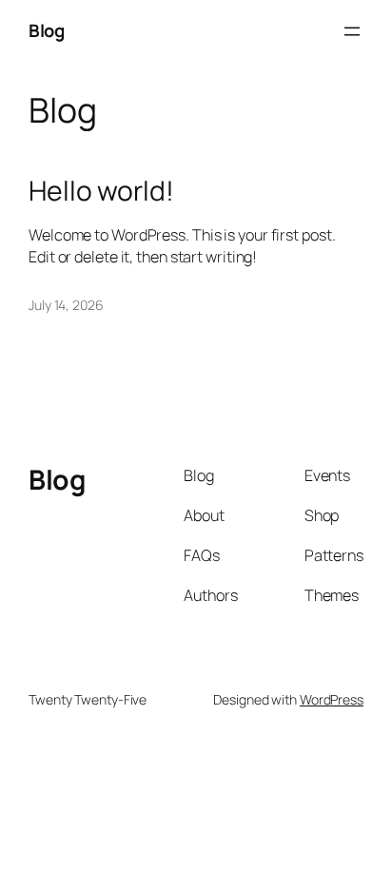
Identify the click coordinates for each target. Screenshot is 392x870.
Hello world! (101, 191)
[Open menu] (352, 31)
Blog (46, 30)
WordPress (331, 699)
